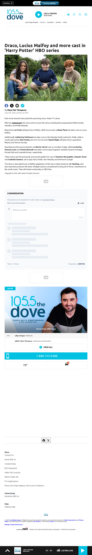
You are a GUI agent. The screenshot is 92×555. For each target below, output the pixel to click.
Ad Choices (37, 521)
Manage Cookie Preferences (14, 524)
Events (58, 22)
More (65, 22)
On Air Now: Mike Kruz (46, 329)
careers (51, 521)
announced (17, 123)
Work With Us (10, 459)
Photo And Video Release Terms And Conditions (24, 486)
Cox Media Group (14, 520)
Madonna (48, 15)
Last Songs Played (31, 22)
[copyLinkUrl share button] (22, 105)
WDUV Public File (11, 477)
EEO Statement (11, 468)
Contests (50, 22)
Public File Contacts (12, 473)
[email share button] (17, 105)
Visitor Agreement (70, 520)
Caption (81, 98)
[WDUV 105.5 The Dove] (46, 3)
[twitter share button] (12, 105)
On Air (42, 22)
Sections (6, 3)
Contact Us (9, 455)
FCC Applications (11, 481)
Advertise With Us (12, 496)
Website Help (10, 507)
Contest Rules (10, 464)
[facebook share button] (6, 105)
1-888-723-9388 (46, 356)
